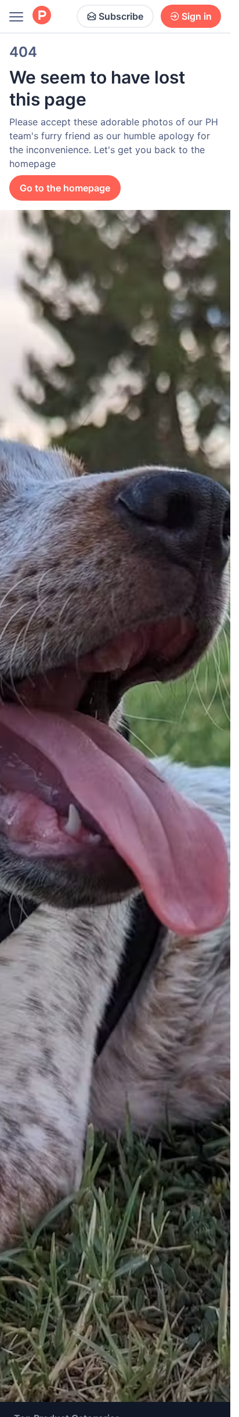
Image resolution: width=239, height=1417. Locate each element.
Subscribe (121, 16)
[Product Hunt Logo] (41, 16)
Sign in (197, 16)
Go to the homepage (65, 188)
